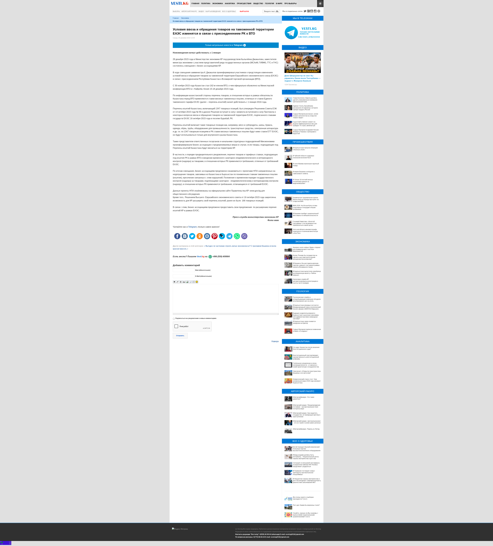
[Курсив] (177, 281)
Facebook (308, 11)
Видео (201, 11)
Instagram (315, 11)
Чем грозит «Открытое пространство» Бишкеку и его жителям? (307, 372)
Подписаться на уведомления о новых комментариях (195, 318)
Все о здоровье (229, 11)
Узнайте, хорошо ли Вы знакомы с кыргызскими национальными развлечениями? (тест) (305, 515)
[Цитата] (190, 281)
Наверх (275, 341)
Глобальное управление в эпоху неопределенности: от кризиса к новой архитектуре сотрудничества (306, 365)
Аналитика (230, 3)
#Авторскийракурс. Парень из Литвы (306, 429)
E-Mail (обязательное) (203, 276)
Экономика (217, 3)
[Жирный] (174, 281)
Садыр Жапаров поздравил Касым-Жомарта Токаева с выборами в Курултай (306, 131)
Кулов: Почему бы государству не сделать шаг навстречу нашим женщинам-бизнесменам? (305, 257)
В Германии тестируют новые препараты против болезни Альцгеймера (304, 473)
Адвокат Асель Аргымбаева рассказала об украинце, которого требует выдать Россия (305, 108)
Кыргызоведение (213, 11)
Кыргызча (244, 11)
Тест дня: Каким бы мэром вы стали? (306, 505)
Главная (195, 3)
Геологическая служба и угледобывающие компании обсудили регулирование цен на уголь (307, 299)
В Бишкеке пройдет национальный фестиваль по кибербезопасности (306, 214)
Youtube (312, 11)
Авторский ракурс (189, 11)
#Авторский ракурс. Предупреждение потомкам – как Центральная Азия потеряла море (306, 407)
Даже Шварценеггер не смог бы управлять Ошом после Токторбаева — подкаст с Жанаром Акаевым (302, 78)
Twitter (305, 11)
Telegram (319, 11)
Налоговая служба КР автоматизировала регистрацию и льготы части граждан (305, 281)
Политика (205, 3)
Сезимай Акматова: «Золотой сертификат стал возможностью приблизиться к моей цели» (304, 223)
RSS (320, 3)
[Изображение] (187, 281)
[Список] (193, 281)
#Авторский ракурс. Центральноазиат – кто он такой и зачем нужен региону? (307, 422)
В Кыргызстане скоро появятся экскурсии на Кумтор (304, 322)
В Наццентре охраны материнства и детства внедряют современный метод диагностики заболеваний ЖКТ (307, 480)
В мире (279, 3)
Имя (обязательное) (202, 270)
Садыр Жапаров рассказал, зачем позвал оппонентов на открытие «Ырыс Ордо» (305, 116)
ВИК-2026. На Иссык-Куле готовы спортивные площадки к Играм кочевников (305, 207)
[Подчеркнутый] (180, 281)
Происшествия (244, 3)
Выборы (176, 11)
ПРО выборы (290, 3)
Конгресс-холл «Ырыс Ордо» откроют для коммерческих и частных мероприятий (307, 249)
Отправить (180, 336)
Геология (269, 3)
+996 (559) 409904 (221, 256)
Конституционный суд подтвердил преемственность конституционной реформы (306, 357)
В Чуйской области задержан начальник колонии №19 (303, 156)
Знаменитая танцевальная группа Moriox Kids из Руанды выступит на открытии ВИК (306, 199)
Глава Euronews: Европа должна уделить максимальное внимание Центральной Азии (305, 100)
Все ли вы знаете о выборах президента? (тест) (303, 498)
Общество (258, 3)
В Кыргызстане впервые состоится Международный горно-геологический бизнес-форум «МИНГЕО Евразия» (307, 307)
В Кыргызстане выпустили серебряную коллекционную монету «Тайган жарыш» (307, 273)
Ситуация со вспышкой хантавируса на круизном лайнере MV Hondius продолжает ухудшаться (306, 465)
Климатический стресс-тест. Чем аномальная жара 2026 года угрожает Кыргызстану (307, 381)
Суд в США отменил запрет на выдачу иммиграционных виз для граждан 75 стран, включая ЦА (305, 123)
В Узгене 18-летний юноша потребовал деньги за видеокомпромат (303, 181)
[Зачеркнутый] (183, 281)
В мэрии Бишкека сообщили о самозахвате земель (304, 172)
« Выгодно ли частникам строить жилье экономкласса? (227, 246)
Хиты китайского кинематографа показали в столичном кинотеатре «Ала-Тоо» (305, 231)
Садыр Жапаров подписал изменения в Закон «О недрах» (307, 330)
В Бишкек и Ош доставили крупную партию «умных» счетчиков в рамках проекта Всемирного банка (306, 265)
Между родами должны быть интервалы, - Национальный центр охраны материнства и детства (306, 457)
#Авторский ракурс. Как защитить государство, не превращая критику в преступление (306, 415)
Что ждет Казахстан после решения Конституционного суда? (306, 348)
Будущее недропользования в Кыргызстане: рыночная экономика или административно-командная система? (306, 316)
